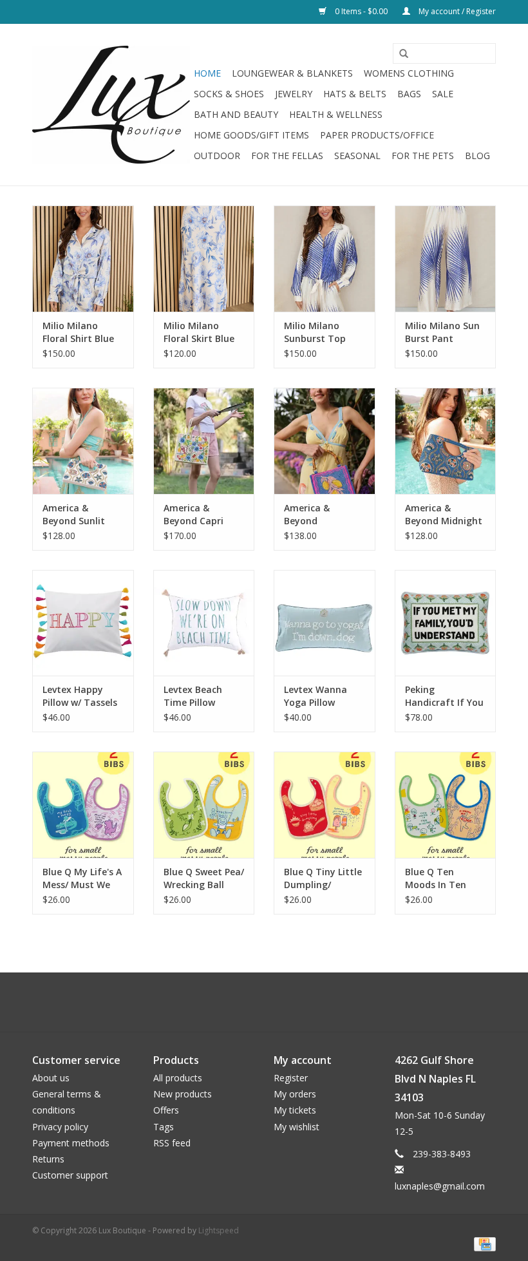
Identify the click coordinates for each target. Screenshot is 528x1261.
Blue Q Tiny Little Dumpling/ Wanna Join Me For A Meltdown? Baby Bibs (323, 878)
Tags (163, 1127)
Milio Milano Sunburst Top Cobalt (315, 332)
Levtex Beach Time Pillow (193, 695)
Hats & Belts (354, 94)
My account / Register (456, 11)
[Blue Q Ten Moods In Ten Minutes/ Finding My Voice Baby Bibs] (445, 805)
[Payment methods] (482, 1243)
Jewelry (293, 94)
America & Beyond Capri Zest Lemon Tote (202, 514)
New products (182, 1094)
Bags (409, 94)
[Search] (399, 54)
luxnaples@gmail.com (440, 1186)
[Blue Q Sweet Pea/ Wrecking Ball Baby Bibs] (204, 805)
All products (177, 1078)
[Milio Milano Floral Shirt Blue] (83, 258)
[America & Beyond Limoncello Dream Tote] (324, 441)
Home (207, 73)
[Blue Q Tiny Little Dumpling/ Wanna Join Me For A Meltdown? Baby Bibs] (324, 805)
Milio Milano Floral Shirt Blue (78, 332)
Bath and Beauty (236, 114)
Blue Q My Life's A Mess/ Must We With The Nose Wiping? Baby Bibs (82, 878)
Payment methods (70, 1143)
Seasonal (357, 155)
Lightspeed (218, 1230)
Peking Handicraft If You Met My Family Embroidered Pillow (444, 696)
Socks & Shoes (229, 94)
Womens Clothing (409, 73)
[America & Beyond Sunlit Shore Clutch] (83, 441)
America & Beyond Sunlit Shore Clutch (73, 514)
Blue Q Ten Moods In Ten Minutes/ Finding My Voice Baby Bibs (442, 878)
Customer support (70, 1175)
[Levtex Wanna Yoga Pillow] (324, 623)
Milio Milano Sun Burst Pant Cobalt (442, 332)
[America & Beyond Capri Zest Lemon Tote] (204, 441)
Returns (48, 1159)
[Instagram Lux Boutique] (275, 1002)
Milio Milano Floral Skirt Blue (199, 332)
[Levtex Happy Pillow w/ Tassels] (83, 623)
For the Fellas (287, 155)
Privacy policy (60, 1127)
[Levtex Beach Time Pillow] (204, 623)
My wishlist (296, 1127)
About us (51, 1078)
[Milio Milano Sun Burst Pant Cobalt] (445, 258)
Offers (166, 1110)
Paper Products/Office (377, 135)
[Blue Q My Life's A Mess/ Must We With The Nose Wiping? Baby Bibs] (83, 805)
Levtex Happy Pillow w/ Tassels (79, 695)
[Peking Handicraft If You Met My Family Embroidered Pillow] (445, 623)
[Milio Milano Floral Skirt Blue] (204, 258)
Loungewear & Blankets (292, 73)
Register (291, 1078)
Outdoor (217, 155)
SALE (442, 94)
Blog (477, 155)
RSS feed (172, 1143)
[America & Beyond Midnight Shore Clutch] (445, 441)
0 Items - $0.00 (361, 11)
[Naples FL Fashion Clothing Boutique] (111, 105)
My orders (295, 1094)
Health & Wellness (335, 114)
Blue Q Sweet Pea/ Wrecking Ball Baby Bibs (204, 878)
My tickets (295, 1110)
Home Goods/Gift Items (251, 135)
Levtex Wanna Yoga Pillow (315, 695)
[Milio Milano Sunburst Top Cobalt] (324, 258)
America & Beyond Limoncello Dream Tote (311, 514)
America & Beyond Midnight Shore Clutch (443, 514)
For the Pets (422, 155)
